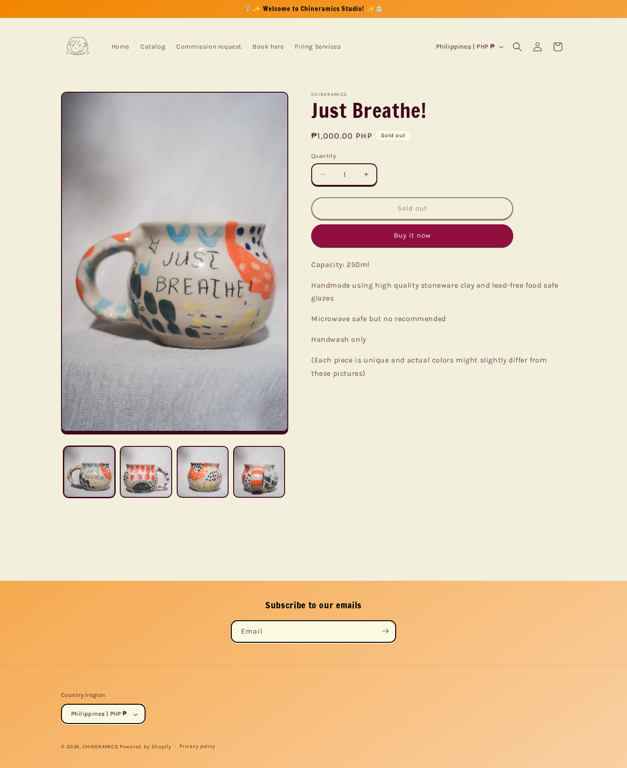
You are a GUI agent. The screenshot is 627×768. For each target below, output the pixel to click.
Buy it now (412, 235)
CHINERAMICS (100, 747)
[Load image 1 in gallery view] (89, 472)
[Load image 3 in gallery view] (203, 472)
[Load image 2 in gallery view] (146, 472)
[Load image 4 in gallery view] (259, 472)
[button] (517, 47)
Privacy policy (197, 746)
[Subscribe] (385, 631)
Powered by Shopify (145, 747)
